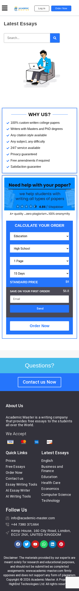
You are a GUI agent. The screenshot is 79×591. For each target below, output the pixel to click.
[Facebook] (18, 544)
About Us (14, 405)
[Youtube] (35, 544)
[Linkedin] (52, 544)
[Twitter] (26, 544)
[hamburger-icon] (4, 8)
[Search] (55, 38)
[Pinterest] (61, 544)
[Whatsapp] (44, 544)
